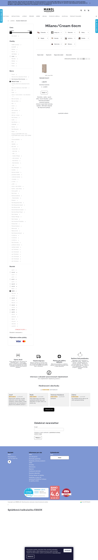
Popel (14, 131)
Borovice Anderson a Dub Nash (20, 87)
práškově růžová (17, 244)
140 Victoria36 (16, 256)
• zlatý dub (15, 151)
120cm (14, 286)
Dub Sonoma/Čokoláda (19, 221)
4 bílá (14, 184)
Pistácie (14, 200)
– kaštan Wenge (17, 155)
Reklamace (32, 467)
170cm (14, 305)
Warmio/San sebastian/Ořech (20, 76)
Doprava (31, 469)
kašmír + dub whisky (18, 188)
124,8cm (15, 326)
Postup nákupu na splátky (36, 475)
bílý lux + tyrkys (16, 115)
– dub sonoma (16, 158)
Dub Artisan (15, 117)
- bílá (14, 165)
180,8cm (15, 323)
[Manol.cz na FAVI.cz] (66, 492)
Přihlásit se (38, 437)
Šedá (14, 92)
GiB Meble (15, 54)
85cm (14, 288)
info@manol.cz (12, 456)
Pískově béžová (16, 226)
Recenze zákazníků (34, 473)
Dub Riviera (15, 122)
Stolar (14, 65)
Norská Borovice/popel (18, 209)
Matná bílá (15, 228)
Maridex (15, 58)
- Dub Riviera (16, 160)
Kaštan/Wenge (16, 216)
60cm (14, 291)
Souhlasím (68, 550)
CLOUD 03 (15, 235)
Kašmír (14, 126)
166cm (14, 309)
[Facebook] (9, 461)
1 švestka (15, 179)
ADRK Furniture (16, 44)
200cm (14, 295)
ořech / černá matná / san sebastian (21, 95)
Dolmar (14, 49)
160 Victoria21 (16, 261)
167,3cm (15, 321)
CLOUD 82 (15, 237)
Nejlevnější (40, 55)
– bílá (14, 153)
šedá (14, 108)
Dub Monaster (16, 129)
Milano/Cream (16, 81)
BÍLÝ (14, 141)
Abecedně (69, 55)
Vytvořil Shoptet (86, 502)
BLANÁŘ (15, 47)
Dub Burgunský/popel (18, 205)
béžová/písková (17, 195)
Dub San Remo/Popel (18, 212)
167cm (14, 314)
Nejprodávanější (58, 55)
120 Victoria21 (16, 249)
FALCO (14, 51)
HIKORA (14, 144)
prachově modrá (17, 174)
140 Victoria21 (16, 254)
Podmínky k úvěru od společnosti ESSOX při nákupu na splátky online (37, 479)
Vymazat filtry (20, 329)
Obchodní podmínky (35, 458)
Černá (14, 74)
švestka (14, 169)
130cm (14, 298)
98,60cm (15, 316)
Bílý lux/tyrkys (16, 98)
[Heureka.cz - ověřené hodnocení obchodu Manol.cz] (36, 492)
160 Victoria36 (16, 258)
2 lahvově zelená (17, 177)
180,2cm (15, 293)
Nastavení (30, 556)
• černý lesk (16, 148)
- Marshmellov (16, 198)
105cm (14, 307)
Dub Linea (15, 193)
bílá (13, 103)
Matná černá (16, 230)
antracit (14, 112)
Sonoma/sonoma (44, 84)
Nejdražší (48, 55)
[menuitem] (5, 16)
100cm (14, 272)
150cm (14, 284)
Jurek (14, 56)
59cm (14, 270)
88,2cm (14, 302)
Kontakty (31, 464)
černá (14, 105)
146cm (14, 312)
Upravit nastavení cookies (41, 502)
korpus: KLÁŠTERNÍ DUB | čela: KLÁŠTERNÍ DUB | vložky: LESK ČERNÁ (21, 135)
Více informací (56, 552)
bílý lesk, (15, 146)
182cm (14, 319)
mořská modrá (16, 247)
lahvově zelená (16, 172)
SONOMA (15, 124)
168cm (14, 300)
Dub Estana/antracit (18, 233)
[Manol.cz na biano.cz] (55, 492)
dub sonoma (16, 110)
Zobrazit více (49, 409)
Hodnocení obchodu (49, 386)
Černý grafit (16, 191)
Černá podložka (17, 139)
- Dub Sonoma (16, 163)
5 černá (14, 181)
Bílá (13, 90)
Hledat (59, 457)
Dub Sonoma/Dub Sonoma (19, 79)
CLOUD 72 (15, 240)
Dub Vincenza (16, 242)
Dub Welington (16, 167)
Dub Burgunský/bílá (18, 202)
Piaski (14, 63)
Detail (43, 92)
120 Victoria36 (16, 251)
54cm (14, 281)
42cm (14, 277)
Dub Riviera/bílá (17, 207)
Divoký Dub (15, 223)
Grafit (14, 119)
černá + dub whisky (17, 186)
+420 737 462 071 (12, 458)
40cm (14, 274)
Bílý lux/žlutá (16, 101)
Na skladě (15, 36)
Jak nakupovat (33, 456)
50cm (14, 279)
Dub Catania (16, 219)
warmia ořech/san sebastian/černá (20, 84)
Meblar (14, 61)
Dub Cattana (16, 214)
